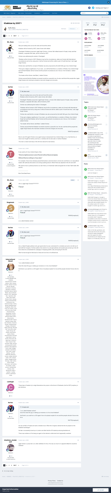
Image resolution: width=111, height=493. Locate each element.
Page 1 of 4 (25, 35)
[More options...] (78, 42)
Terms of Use (5, 491)
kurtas (10, 87)
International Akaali (10, 260)
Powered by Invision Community (55, 484)
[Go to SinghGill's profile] (85, 124)
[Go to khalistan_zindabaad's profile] (10, 447)
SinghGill (91, 127)
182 (11, 56)
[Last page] (18, 36)
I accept (101, 490)
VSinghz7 (91, 110)
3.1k (11, 456)
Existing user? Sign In (102, 8)
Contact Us (60, 480)
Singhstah (10, 202)
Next (15, 35)
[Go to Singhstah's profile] (10, 208)
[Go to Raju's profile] (86, 38)
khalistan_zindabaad (10, 441)
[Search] (107, 13)
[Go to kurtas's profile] (10, 92)
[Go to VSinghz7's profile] (85, 107)
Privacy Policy (52, 480)
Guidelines (37, 13)
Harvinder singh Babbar (95, 156)
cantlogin (10, 382)
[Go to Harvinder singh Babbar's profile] (85, 155)
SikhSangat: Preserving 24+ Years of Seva (54, 2)
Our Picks (54, 13)
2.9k (11, 216)
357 (11, 275)
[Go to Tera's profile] (10, 154)
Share (64, 28)
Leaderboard (46, 13)
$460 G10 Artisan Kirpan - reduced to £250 (97, 193)
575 (11, 162)
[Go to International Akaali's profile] (10, 266)
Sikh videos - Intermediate (25, 13)
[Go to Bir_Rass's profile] (5, 29)
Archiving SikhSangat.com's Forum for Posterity (97, 209)
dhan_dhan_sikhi (105, 33)
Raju (89, 37)
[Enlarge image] (21, 186)
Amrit (89, 154)
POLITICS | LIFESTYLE (22, 29)
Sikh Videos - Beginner (9, 13)
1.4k (11, 101)
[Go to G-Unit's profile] (99, 38)
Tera (10, 148)
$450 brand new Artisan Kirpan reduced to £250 (96, 168)
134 (11, 396)
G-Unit (103, 37)
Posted (24, 42)
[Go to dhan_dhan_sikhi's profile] (98, 33)
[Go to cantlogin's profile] (10, 387)
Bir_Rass (12, 28)
